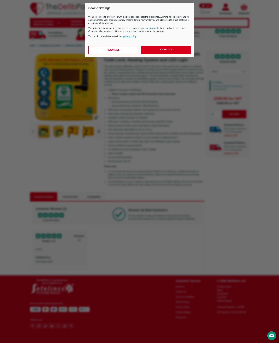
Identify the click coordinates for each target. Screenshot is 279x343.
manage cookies (149, 28)
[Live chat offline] (271, 335)
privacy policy (129, 36)
